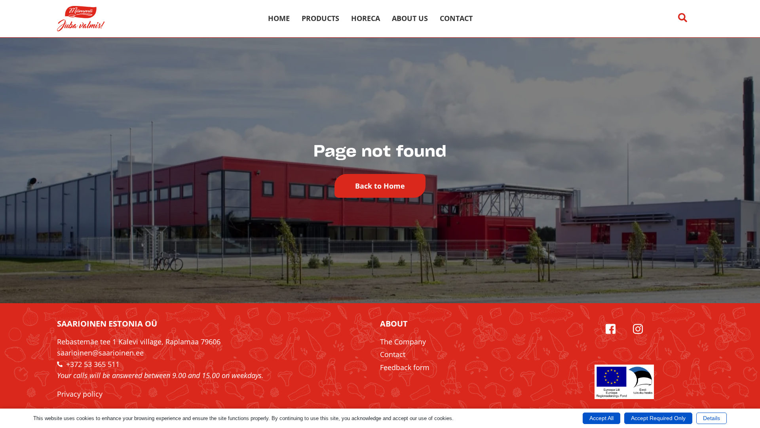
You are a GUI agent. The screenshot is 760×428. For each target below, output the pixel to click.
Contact (456, 18)
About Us (410, 18)
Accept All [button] (601, 418)
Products (320, 18)
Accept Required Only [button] (658, 418)
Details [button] (711, 418)
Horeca (365, 18)
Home (279, 18)
